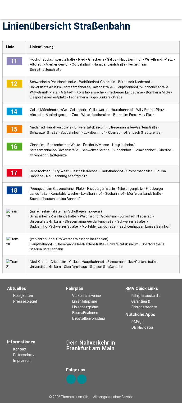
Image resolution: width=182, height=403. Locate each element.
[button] (142, 9)
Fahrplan (74, 288)
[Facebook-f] (71, 379)
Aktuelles (16, 288)
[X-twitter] (81, 379)
